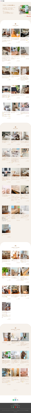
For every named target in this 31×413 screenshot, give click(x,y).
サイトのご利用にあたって (18, 410)
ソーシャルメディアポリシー (12, 410)
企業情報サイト (27, 410)
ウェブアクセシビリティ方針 (23, 410)
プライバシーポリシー (3, 410)
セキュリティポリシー (8, 410)
